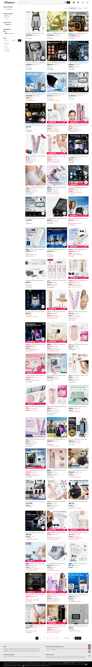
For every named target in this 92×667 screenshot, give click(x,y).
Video (39, 656)
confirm (78, 638)
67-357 (7, 49)
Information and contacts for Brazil (21, 650)
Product (10, 656)
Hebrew (51, 650)
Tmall (71, 658)
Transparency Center (8, 651)
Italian (68, 648)
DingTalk (53, 658)
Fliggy (67, 656)
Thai (86, 648)
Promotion (15, 656)
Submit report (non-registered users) (21, 651)
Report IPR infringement (34, 648)
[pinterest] (89, 648)
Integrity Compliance (34, 650)
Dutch (71, 648)
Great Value (25, 656)
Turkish (75, 648)
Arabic (47, 650)
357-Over (7, 51)
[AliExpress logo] (9, 2)
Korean (83, 648)
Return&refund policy (23, 648)
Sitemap (38, 662)
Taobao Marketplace (65, 658)
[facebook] (89, 645)
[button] (16, 3)
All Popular (5, 656)
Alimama (64, 656)
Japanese (79, 648)
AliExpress (59, 656)
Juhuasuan (58, 658)
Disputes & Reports (13, 648)
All (6, 31)
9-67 (6, 47)
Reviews (30, 656)
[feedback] (89, 651)
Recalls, (31, 651)
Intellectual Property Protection (11, 662)
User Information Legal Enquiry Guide (54, 664)
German (65, 648)
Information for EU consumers (55, 662)
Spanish (57, 648)
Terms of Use (44, 662)
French (61, 648)
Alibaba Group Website (51, 656)
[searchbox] (42, 2)
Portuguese (52, 648)
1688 (84, 658)
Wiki (34, 656)
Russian (47, 648)
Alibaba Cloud (72, 656)
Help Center (6, 648)
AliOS (81, 658)
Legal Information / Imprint (69, 662)
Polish (54, 650)
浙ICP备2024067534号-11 (45, 665)
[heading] (35, 33)
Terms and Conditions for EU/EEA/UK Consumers (33, 664)
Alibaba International (80, 656)
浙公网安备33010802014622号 (31, 665)
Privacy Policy (22, 662)
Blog (36, 656)
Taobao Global (76, 658)
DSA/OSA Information (8, 650)
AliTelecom (48, 658)
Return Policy (37, 651)
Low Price (20, 656)
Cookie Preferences (30, 662)
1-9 (6, 45)
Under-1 (7, 43)
